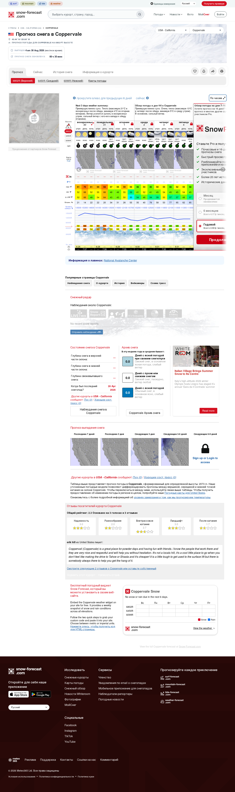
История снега (62, 72)
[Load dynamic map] (34, 118)
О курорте (102, 283)
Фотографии (73, 699)
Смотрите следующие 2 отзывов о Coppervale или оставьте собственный (111, 568)
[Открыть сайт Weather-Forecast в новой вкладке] (56, 3)
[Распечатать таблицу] (222, 71)
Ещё (69, 161)
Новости (175, 14)
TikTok (69, 736)
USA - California (30, 28)
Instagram (71, 731)
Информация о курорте (98, 72)
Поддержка (48, 760)
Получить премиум (214, 3)
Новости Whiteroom (77, 694)
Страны (12, 28)
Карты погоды (97, 80)
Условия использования (21, 776)
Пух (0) (88, 399)
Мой (204, 14)
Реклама (30, 760)
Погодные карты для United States (184, 492)
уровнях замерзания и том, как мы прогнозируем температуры (172, 497)
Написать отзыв (109, 575)
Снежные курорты (77, 677)
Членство (104, 677)
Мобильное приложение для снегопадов (125, 688)
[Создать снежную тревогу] (204, 71)
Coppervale (52, 28)
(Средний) (48, 80)
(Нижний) (73, 80)
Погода (158, 14)
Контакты (66, 760)
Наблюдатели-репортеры (115, 694)
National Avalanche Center (120, 260)
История (119, 283)
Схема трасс (158, 283)
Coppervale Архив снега (144, 413)
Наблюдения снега (78, 283)
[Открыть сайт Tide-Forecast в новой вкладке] (42, 3)
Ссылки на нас (86, 760)
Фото (190, 14)
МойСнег (70, 705)
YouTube (70, 742)
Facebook (71, 725)
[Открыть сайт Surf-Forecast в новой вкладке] (13, 3)
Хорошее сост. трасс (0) (160, 477)
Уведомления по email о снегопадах (122, 683)
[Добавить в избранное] (195, 71)
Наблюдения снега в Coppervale (93, 411)
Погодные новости (111, 699)
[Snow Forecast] (24, 14)
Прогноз (17, 72)
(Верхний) (23, 80)
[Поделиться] (213, 71)
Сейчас (38, 72)
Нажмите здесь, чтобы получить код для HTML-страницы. (92, 628)
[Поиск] (139, 14)
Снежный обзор (75, 688)
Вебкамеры (137, 283)
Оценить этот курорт (81, 575)
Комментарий (109, 760)
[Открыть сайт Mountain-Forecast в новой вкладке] (28, 3)
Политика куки (86, 776)
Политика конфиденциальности (56, 776)
